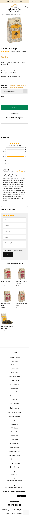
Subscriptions (14, 396)
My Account (14, 436)
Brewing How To (14, 416)
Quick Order (14, 459)
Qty (2, 96)
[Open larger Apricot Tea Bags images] (14, 30)
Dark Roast (14, 365)
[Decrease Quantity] (3, 100)
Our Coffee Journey (14, 412)
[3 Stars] (8, 215)
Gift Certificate (14, 403)
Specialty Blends (15, 357)
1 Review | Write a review (17, 51)
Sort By (6, 160)
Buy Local (14, 424)
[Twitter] (14, 467)
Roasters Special (14, 376)
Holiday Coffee (14, 380)
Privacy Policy (14, 443)
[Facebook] (10, 467)
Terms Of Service (14, 451)
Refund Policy (14, 447)
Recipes (14, 400)
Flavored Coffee (14, 384)
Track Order (14, 439)
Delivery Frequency (13, 86)
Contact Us (14, 432)
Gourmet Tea (14, 392)
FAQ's (14, 420)
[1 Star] (4, 215)
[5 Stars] (13, 215)
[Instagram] (18, 467)
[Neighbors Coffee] (14, 7)
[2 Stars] (6, 215)
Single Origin (14, 361)
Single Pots (14, 388)
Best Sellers (14, 372)
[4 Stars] (11, 215)
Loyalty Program (14, 455)
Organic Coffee (14, 369)
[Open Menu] (2, 7)
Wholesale (14, 428)
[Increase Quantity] (9, 100)
